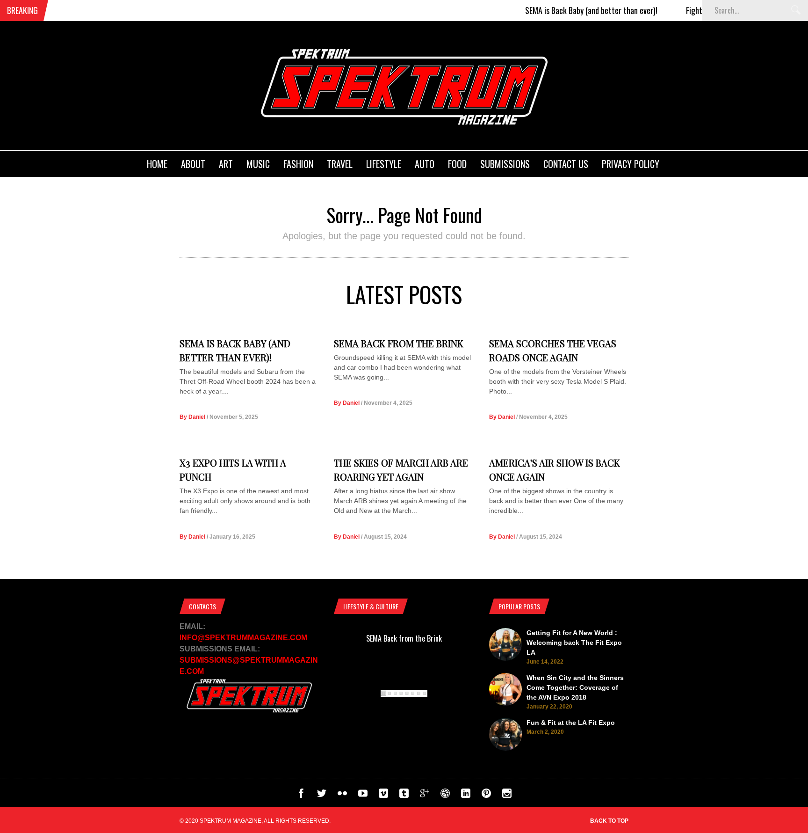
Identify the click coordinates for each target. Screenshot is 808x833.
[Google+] (424, 795)
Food (457, 164)
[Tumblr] (404, 795)
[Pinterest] (486, 795)
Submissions (505, 164)
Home (157, 164)
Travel (340, 164)
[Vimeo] (383, 795)
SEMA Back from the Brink (398, 343)
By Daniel (192, 417)
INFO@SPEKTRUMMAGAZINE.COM (243, 638)
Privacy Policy (630, 164)
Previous (315, 701)
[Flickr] (342, 795)
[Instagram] (507, 795)
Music (258, 164)
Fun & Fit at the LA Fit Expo (571, 722)
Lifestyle (383, 164)
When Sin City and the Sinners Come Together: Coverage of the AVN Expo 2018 (575, 687)
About (193, 164)
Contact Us (565, 164)
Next (492, 701)
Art (226, 164)
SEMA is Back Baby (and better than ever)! (575, 10)
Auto (424, 164)
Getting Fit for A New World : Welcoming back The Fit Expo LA (574, 642)
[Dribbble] (445, 795)
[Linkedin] (465, 795)
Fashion (298, 164)
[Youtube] (363, 795)
